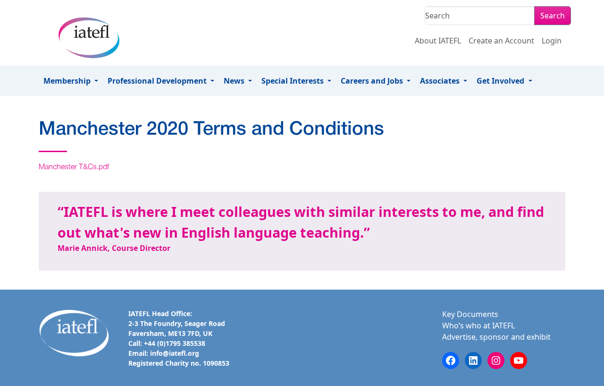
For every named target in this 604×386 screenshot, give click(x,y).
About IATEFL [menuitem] (438, 40)
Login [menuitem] (552, 40)
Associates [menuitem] (440, 81)
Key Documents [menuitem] (470, 314)
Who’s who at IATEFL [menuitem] (478, 325)
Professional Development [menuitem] (158, 81)
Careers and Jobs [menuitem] (373, 81)
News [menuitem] (235, 81)
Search (552, 15)
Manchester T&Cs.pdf (74, 167)
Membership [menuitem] (67, 81)
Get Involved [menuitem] (501, 81)
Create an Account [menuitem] (501, 40)
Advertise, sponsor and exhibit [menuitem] (496, 337)
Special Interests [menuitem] (293, 81)
